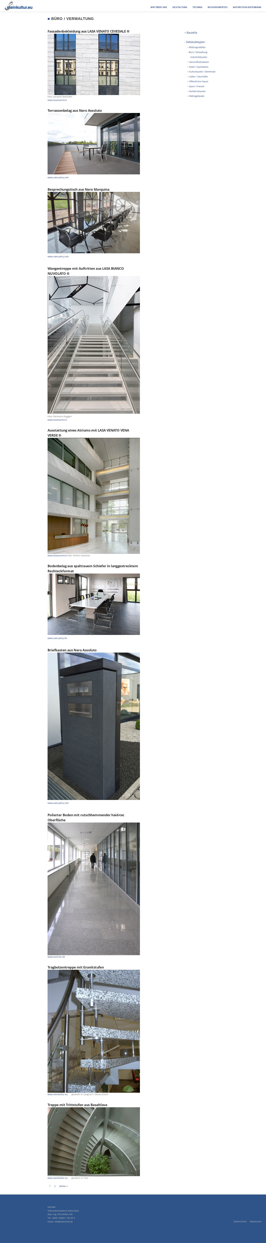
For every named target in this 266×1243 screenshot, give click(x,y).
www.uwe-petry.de (57, 638)
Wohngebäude (196, 96)
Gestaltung (179, 7)
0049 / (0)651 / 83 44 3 (63, 1217)
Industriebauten (198, 57)
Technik (197, 7)
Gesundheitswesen (199, 61)
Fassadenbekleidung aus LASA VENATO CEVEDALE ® (88, 31)
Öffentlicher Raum (198, 81)
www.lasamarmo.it (57, 100)
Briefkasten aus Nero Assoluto (72, 650)
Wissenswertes (218, 7)
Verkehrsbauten (197, 91)
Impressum (255, 1221)
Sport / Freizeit (196, 86)
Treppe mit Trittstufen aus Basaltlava (77, 1104)
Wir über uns (159, 7)
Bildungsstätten (197, 47)
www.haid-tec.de (56, 956)
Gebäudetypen (195, 42)
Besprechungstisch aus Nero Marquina (78, 189)
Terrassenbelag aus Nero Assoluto (75, 110)
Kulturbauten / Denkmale (202, 71)
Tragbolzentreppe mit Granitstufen (76, 967)
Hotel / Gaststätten (198, 66)
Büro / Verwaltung (198, 52)
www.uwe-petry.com (58, 177)
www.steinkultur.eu (58, 1094)
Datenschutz (240, 1221)
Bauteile (192, 32)
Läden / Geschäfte (198, 76)
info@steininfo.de (63, 1221)
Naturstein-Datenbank (247, 7)
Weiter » (63, 1186)
